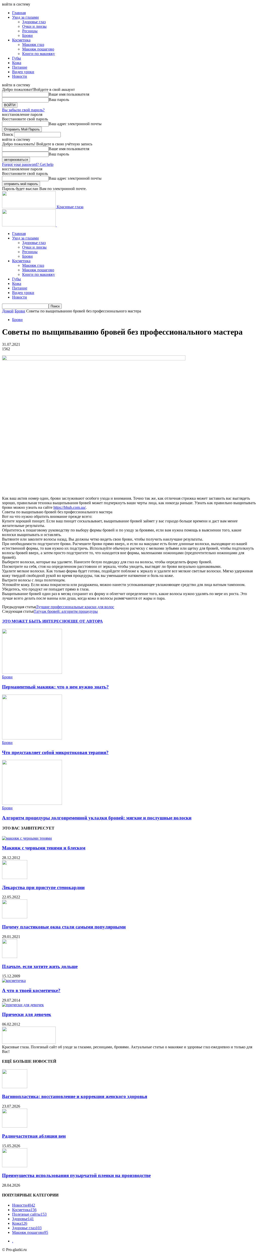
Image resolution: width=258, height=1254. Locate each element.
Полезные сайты (29, 1214)
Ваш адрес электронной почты (75, 124)
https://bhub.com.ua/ (69, 507)
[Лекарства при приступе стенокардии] (14, 877)
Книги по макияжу (38, 53)
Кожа (16, 63)
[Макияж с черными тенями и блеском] (27, 838)
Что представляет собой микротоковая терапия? (55, 752)
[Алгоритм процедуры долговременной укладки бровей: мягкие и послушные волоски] (32, 803)
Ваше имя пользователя (69, 94)
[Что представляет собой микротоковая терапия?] (32, 738)
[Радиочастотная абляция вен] (14, 1126)
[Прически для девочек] (23, 1005)
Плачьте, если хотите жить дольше (40, 966)
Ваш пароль (59, 99)
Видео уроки (23, 72)
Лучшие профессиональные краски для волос (75, 607)
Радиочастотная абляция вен (34, 1136)
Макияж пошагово (38, 49)
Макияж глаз (33, 44)
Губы (16, 58)
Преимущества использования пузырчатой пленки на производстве (76, 1175)
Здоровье (23, 1219)
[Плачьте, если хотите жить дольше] (9, 956)
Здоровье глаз (34, 22)
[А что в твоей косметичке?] (14, 980)
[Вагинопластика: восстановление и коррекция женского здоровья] (14, 1087)
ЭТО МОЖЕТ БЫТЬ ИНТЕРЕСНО (35, 621)
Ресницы (30, 31)
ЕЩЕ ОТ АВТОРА (85, 621)
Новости (19, 76)
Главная (19, 13)
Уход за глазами (25, 17)
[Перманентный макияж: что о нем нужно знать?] (32, 672)
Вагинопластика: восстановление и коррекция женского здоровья (74, 1096)
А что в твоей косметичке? (31, 990)
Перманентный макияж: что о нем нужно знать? (55, 686)
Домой (8, 311)
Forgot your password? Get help (27, 164)
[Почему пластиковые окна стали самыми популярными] (14, 917)
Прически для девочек (26, 1014)
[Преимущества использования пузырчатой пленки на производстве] (14, 1166)
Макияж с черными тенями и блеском (43, 847)
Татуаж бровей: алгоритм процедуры (66, 611)
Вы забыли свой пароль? (23, 110)
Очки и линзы (34, 26)
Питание (19, 67)
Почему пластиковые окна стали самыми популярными (64, 926)
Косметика (21, 40)
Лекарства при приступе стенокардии (43, 887)
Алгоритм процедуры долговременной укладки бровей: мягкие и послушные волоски (96, 817)
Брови (27, 35)
